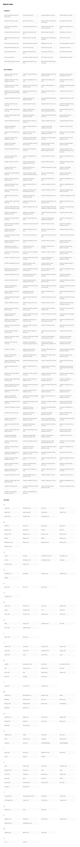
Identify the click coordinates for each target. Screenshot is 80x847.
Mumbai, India (44, 703)
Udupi (24, 809)
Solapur (61, 778)
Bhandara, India (44, 534)
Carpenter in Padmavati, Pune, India (48, 313)
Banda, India (62, 525)
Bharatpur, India (63, 534)
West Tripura (43, 832)
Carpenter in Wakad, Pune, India (66, 474)
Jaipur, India (25, 646)
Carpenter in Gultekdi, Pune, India (48, 189)
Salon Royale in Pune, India (10, 51)
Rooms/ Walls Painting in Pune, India (67, 43)
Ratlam (6, 756)
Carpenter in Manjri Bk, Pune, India (12, 274)
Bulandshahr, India (45, 542)
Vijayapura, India (63, 818)
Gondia (6, 610)
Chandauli (25, 555)
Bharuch (6, 538)
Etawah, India (44, 587)
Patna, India (62, 734)
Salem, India (43, 765)
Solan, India (43, 778)
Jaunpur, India (63, 650)
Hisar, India (62, 623)
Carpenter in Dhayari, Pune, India (11, 161)
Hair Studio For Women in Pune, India (12, 32)
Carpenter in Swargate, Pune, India (30, 440)
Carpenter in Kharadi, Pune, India (29, 234)
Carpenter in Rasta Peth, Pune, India (48, 360)
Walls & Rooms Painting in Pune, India (12, 61)
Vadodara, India (8, 818)
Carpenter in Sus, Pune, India (66, 435)
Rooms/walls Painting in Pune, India (12, 47)
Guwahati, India (44, 614)
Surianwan (7, 786)
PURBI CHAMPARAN (64, 743)
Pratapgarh (43, 738)
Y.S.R (6, 841)
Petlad (6, 738)
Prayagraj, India (63, 738)
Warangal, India (8, 832)
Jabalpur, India (8, 646)
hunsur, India (7, 627)
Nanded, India (7, 721)
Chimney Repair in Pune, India (66, 15)
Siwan (24, 778)
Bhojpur (42, 538)
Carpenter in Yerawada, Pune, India (67, 486)
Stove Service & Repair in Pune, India (30, 57)
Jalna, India (7, 650)
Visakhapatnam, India (27, 823)
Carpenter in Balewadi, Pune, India (67, 98)
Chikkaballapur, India (45, 560)
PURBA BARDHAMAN (45, 743)
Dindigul (6, 577)
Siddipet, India (63, 774)
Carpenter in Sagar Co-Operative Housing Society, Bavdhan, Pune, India (67, 368)
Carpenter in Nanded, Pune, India (11, 302)
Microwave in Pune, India (65, 37)
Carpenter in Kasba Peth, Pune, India (30, 223)
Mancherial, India (26, 699)
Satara (61, 770)
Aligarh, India (7, 512)
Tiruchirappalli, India (9, 800)
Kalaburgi (6, 664)
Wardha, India (26, 832)
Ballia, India (25, 525)
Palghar (24, 734)
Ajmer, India (43, 508)
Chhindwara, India (26, 560)
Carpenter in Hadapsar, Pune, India (48, 195)
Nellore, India (62, 721)
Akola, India (62, 508)
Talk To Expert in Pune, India (47, 57)
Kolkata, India (62, 672)
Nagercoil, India (8, 717)
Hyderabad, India (26, 627)
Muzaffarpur (7, 707)
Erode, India (7, 587)
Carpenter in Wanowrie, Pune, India (30, 480)
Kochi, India (7, 672)
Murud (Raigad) (63, 703)
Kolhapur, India (44, 672)
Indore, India (25, 637)
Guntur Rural (62, 610)
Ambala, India (44, 512)
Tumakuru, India (63, 800)
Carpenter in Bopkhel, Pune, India (48, 120)
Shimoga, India (44, 774)
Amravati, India (63, 512)
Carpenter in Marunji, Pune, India (11, 280)
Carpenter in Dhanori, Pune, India (48, 156)
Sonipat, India (7, 782)
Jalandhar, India (44, 646)
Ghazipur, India (63, 605)
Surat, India (62, 782)
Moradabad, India (26, 703)
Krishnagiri (25, 676)
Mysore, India (25, 707)
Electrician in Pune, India (28, 20)
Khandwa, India (44, 668)
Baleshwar (7, 525)
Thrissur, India (62, 796)
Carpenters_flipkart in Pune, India (48, 15)
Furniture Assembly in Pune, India (29, 26)
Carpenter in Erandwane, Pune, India (48, 167)
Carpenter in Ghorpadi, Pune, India (48, 184)
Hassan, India (25, 623)
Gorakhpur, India (26, 610)
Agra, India (7, 508)
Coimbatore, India (8, 564)
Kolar (24, 672)
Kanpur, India (44, 664)
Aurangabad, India (45, 516)
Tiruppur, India (44, 800)
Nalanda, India (63, 717)
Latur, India (7, 685)
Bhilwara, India (26, 538)
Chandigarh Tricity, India (46, 555)
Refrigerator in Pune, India (46, 43)
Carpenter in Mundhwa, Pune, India (48, 297)
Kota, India (7, 676)
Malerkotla (7, 699)
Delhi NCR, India (63, 573)
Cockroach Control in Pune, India (11, 20)
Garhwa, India (26, 605)
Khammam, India (26, 668)
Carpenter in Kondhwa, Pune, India (67, 234)
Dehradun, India (44, 573)
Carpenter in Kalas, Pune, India (66, 212)
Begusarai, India (8, 534)
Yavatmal (25, 841)
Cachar (6, 555)
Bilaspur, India (26, 542)
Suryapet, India (26, 786)
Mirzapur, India (8, 703)
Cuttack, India (26, 564)
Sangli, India (25, 770)
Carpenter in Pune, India (28, 15)
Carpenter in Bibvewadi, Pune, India (12, 120)
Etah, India (25, 587)
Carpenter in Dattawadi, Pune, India (12, 148)
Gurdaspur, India (26, 614)
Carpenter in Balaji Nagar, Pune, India (12, 98)
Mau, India (43, 699)
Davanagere (25, 573)
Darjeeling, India (8, 573)
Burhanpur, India (8, 546)
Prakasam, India (26, 738)
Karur (6, 668)
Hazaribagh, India (45, 623)
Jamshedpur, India (45, 650)
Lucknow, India (26, 685)
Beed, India (62, 529)
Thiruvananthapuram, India (28, 796)
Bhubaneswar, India (9, 542)
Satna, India (7, 774)
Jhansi (24, 654)
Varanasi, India (44, 818)
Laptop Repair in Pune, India (65, 32)
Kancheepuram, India (27, 664)
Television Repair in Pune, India (66, 57)
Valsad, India (25, 818)
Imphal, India (7, 637)
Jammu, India (25, 650)
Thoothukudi (43, 796)
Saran (42, 770)
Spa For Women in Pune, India (66, 51)
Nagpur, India (25, 717)
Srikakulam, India (26, 782)
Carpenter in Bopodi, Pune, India (66, 120)
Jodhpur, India (44, 654)
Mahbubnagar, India (27, 695)
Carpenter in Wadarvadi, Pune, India (12, 474)
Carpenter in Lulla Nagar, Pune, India (12, 257)
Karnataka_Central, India (65, 664)
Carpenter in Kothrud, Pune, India (48, 240)
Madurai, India (7, 695)
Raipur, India (25, 752)
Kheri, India (62, 668)
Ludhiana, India (44, 685)
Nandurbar (25, 721)
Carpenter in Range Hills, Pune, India (30, 360)
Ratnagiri (25, 756)
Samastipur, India (63, 765)
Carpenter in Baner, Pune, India (29, 103)
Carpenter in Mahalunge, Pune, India (12, 263)
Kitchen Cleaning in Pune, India (47, 32)
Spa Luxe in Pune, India (9, 57)
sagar (6, 765)
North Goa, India (26, 725)
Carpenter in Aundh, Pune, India (66, 91)
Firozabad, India (8, 596)
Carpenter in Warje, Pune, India (11, 486)
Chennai (6, 560)
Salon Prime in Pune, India (46, 47)
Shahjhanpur (25, 774)
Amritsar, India (7, 516)
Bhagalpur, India (26, 534)
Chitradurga (62, 560)
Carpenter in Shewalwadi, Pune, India (12, 407)
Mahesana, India (44, 695)
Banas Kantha (44, 525)
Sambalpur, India (8, 770)
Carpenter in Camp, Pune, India (66, 126)
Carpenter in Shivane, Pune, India (11, 412)
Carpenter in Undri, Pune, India (66, 452)
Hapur (6, 623)
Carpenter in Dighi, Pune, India (47, 161)
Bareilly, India (25, 529)
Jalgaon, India (62, 646)
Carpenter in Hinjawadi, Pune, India (30, 206)
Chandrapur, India (63, 555)
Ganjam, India (7, 605)
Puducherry (7, 743)
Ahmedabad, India (26, 508)
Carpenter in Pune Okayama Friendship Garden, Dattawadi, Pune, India (49, 344)
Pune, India (25, 743)
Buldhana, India (63, 542)
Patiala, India (44, 734)
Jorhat (61, 654)
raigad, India (7, 752)
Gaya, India (43, 605)
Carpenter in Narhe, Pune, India (47, 302)
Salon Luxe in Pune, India (28, 47)
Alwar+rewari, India (27, 512)
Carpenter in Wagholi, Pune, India (48, 474)
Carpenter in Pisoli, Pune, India (66, 330)
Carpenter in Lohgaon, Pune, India (48, 251)
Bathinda (43, 529)
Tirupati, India (26, 800)
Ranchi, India (62, 752)
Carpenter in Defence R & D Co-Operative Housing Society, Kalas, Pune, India (67, 150)
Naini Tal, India (44, 717)
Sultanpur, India (44, 782)
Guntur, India (7, 614)
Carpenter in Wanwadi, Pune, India (48, 480)
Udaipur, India (7, 809)
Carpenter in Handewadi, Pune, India (67, 195)
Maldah (61, 695)
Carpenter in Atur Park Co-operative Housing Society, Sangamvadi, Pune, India (12, 92)
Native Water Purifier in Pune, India (30, 43)
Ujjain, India (43, 809)
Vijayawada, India (8, 823)
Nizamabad (7, 725)
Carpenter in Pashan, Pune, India (48, 325)
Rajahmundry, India (45, 752)
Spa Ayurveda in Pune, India (47, 51)
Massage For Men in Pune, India (29, 37)
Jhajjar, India (7, 654)
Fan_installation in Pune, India (66, 20)
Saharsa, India (26, 765)
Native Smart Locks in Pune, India (11, 43)
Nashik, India (44, 721)
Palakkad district (8, 734)
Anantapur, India (26, 516)
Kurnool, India (44, 676)
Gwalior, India (62, 614)
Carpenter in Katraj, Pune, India (47, 223)
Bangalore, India (8, 529)
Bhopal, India (62, 538)
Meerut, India (62, 699)
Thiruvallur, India (8, 796)
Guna (42, 610)
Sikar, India (7, 778)
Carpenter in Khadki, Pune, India (66, 229)
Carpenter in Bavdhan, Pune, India (48, 103)
